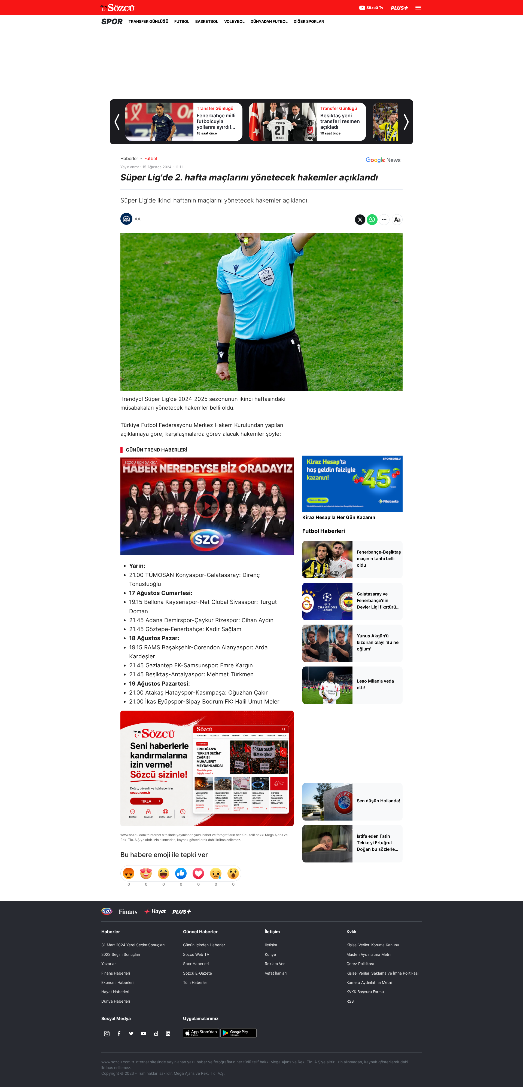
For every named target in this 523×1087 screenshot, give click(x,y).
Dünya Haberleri (115, 1001)
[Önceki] (116, 122)
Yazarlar (108, 963)
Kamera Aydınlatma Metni (369, 982)
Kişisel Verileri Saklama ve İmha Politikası (382, 973)
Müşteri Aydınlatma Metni (368, 954)
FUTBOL (181, 21)
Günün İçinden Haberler (204, 944)
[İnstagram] (106, 1033)
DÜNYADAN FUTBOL (269, 21)
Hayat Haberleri (115, 991)
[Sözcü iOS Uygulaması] (201, 1032)
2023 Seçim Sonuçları (120, 954)
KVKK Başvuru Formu (365, 991)
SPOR (112, 21)
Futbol (150, 158)
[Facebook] (119, 1033)
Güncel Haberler (200, 931)
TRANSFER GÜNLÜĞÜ (148, 21)
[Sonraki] (406, 122)
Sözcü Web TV (196, 954)
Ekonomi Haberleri (117, 982)
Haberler (129, 158)
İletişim (271, 944)
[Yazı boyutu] (397, 219)
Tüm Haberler (195, 982)
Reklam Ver (275, 963)
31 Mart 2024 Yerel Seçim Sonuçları (133, 944)
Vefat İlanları (276, 973)
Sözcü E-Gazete (197, 973)
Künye (270, 954)
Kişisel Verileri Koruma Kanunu (372, 944)
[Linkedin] (168, 1033)
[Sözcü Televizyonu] (106, 911)
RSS (350, 1001)
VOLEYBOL (234, 21)
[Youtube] (143, 1033)
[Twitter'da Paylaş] (360, 219)
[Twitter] (131, 1033)
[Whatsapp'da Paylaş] (372, 219)
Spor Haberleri (196, 963)
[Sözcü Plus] (181, 911)
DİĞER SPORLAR (309, 21)
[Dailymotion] (155, 1033)
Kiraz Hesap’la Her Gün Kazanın (338, 517)
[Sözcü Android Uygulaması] (238, 1032)
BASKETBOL (206, 21)
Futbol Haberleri (323, 531)
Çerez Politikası (360, 963)
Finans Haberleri (115, 973)
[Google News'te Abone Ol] (383, 160)
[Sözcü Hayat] (155, 911)
